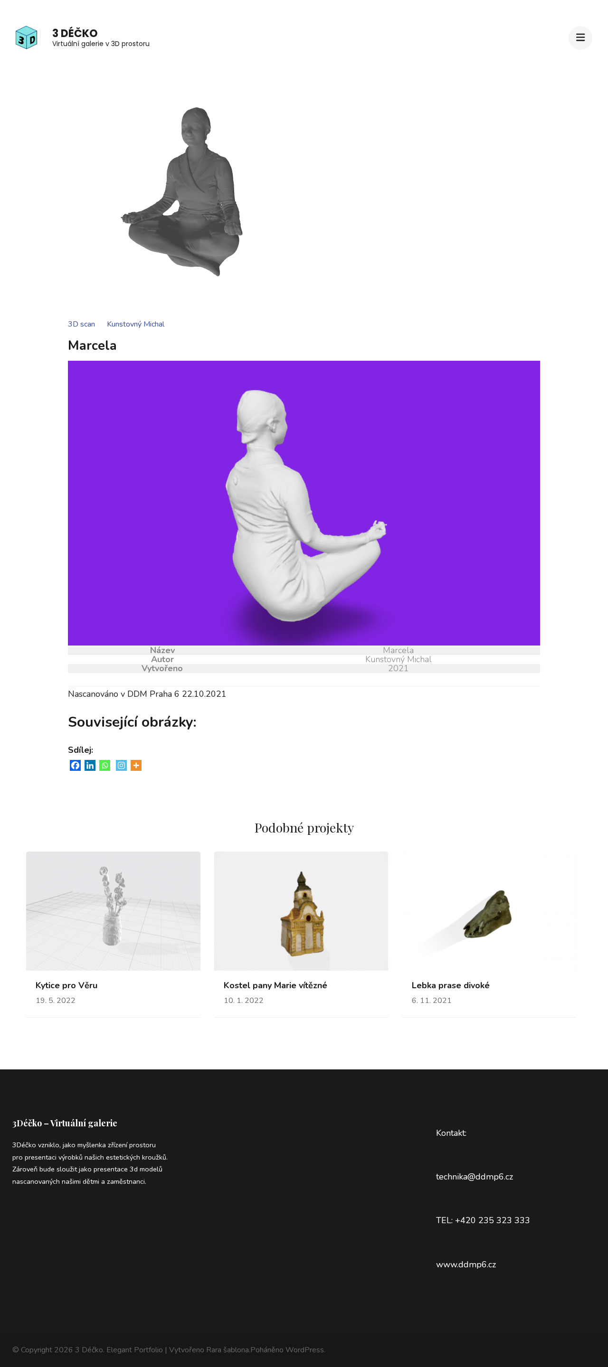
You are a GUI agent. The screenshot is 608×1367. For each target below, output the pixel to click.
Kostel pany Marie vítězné (275, 985)
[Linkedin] (90, 765)
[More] (136, 765)
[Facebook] (75, 765)
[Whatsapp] (104, 765)
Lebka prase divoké (451, 985)
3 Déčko (75, 33)
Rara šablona (227, 1350)
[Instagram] (121, 765)
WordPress (304, 1350)
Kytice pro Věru (66, 985)
